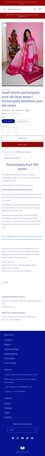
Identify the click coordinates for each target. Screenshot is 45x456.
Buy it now (22, 144)
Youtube (7, 403)
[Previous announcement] (4, 2)
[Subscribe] (35, 429)
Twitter (7, 412)
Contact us (8, 340)
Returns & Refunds (11, 353)
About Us (7, 344)
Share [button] (6, 282)
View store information (12, 158)
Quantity (4, 126)
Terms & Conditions (11, 349)
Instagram (8, 408)
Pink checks (8, 121)
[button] (4, 9)
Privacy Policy (9, 358)
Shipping (4, 113)
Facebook (7, 417)
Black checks (23, 121)
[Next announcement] (41, 2)
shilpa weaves (25, 452)
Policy (13, 363)
